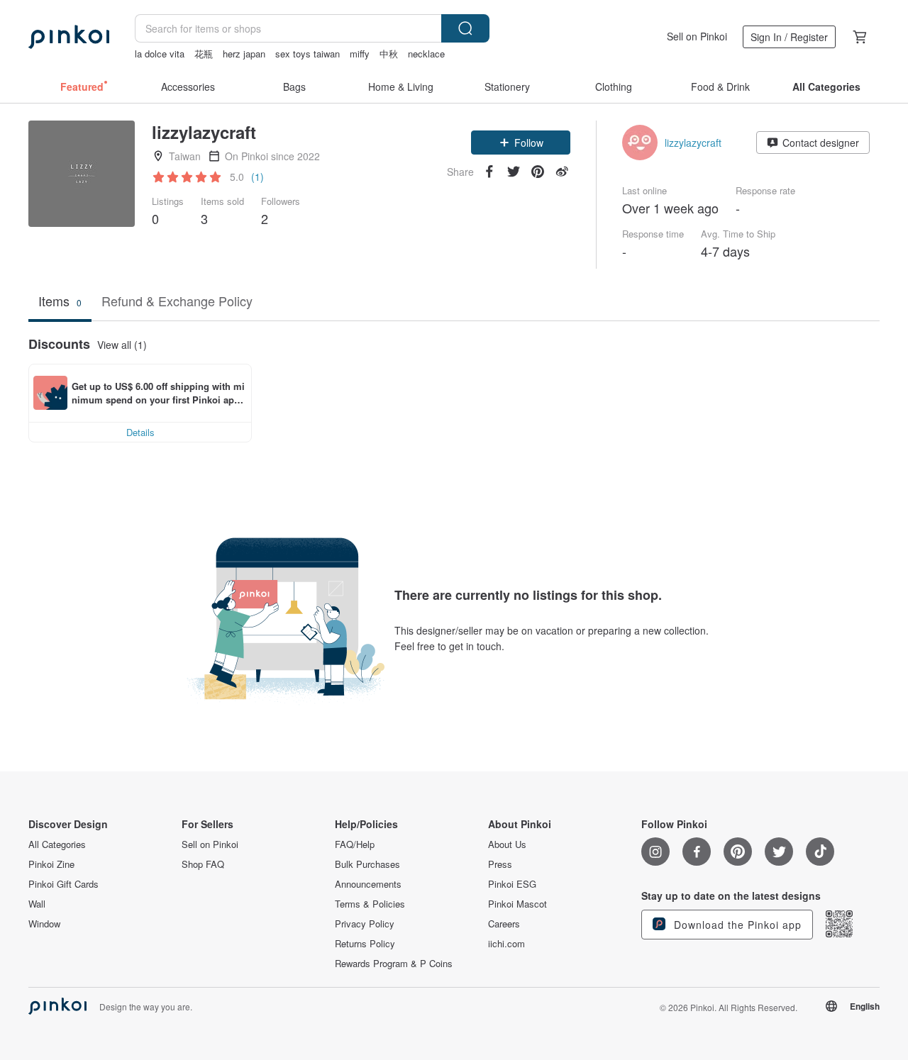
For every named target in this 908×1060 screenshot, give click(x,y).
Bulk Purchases (367, 864)
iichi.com (506, 944)
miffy (360, 53)
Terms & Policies (370, 904)
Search (465, 28)
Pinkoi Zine (51, 864)
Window (44, 924)
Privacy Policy (364, 924)
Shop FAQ (203, 864)
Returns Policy (365, 944)
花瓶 (203, 53)
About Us (507, 844)
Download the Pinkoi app (736, 924)
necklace (426, 53)
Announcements (368, 884)
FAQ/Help (355, 844)
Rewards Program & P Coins (394, 964)
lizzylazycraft (693, 142)
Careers (504, 924)
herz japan (244, 53)
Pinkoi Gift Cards (63, 884)
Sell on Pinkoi (697, 36)
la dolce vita (159, 53)
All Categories (57, 844)
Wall (36, 904)
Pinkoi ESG (512, 884)
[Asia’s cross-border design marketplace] (68, 36)
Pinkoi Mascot (517, 904)
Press (500, 864)
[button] (520, 142)
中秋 (389, 53)
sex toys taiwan (307, 53)
